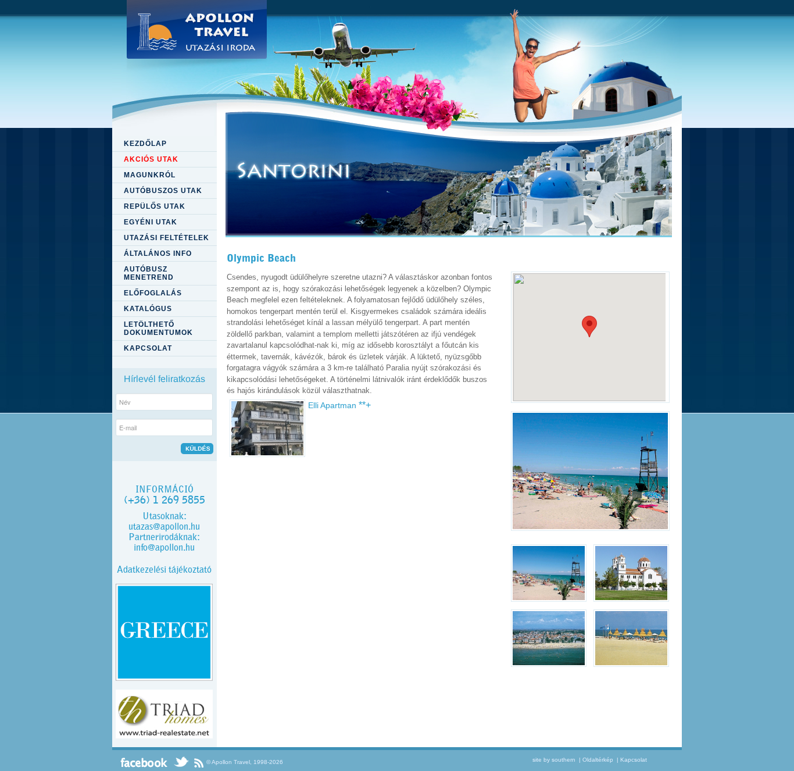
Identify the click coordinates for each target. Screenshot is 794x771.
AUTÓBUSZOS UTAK (163, 191)
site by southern (553, 759)
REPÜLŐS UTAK (154, 206)
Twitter (180, 762)
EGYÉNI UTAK (150, 222)
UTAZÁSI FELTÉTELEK (166, 238)
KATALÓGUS (148, 309)
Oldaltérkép (597, 759)
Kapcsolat (633, 759)
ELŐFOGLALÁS (153, 293)
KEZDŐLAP (145, 144)
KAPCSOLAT (148, 348)
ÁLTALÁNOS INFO (158, 253)
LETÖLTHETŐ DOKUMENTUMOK (158, 328)
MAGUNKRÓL (150, 175)
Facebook (144, 762)
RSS (198, 762)
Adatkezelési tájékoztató (164, 569)
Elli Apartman (339, 405)
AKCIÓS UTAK (151, 159)
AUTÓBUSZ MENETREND (149, 273)
